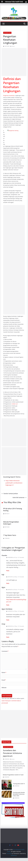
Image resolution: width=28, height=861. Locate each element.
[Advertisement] (14, 62)
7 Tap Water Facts (9, 535)
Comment (5, 651)
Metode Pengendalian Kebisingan (11, 523)
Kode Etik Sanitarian (18, 497)
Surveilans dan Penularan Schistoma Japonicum (12, 753)
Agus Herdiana (7, 609)
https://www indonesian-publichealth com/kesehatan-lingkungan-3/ (14, 483)
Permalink (22, 557)
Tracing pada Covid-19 (19, 783)
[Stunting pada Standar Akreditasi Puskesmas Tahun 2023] (7, 795)
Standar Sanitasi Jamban (11, 493)
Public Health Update (8, 747)
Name (4, 672)
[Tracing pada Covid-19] (7, 785)
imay (3, 624)
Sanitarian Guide (7, 32)
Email (4, 680)
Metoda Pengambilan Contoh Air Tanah (13, 774)
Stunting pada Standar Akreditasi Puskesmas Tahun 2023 (19, 794)
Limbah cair (15, 404)
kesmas (13, 46)
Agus (3, 587)
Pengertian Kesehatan (9, 95)
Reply (7, 570)
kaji (3, 575)
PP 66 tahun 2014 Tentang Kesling (12, 509)
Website (4, 687)
